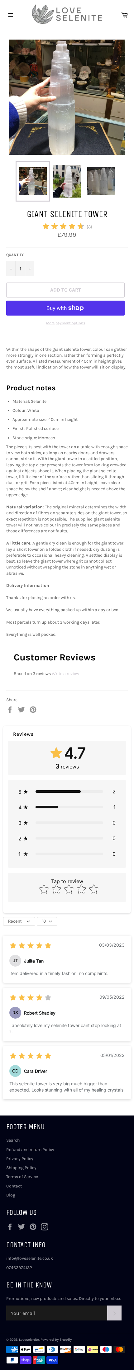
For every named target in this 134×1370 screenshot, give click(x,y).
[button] (67, 791)
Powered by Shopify (56, 1340)
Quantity (15, 255)
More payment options (65, 323)
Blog (10, 1195)
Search (13, 1140)
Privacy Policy (19, 1158)
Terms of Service (22, 1176)
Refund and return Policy (30, 1149)
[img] (63, 227)
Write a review (65, 673)
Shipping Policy (21, 1167)
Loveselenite (29, 1340)
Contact (14, 1186)
